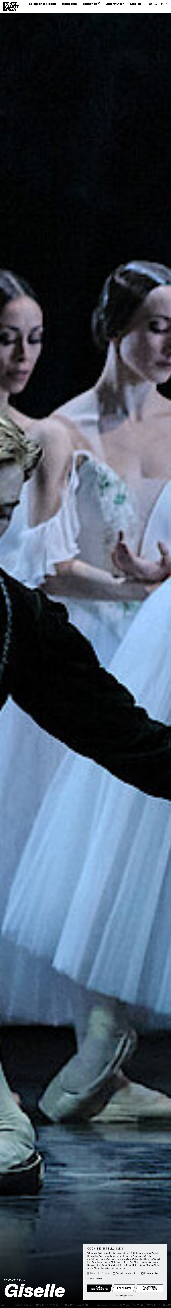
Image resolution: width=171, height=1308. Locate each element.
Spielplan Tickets (43, 4)
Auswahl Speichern (149, 1288)
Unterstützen (115, 4)
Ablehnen (124, 1288)
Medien (135, 4)
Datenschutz (130, 1296)
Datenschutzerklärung (97, 1265)
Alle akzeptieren (99, 1288)
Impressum (119, 1296)
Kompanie (69, 4)
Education (91, 4)
